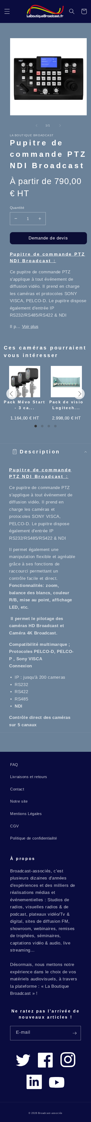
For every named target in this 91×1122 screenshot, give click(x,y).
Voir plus (30, 326)
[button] (7, 11)
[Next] (79, 393)
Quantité (17, 208)
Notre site (19, 801)
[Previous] (11, 393)
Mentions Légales (26, 813)
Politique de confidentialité (33, 838)
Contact (17, 789)
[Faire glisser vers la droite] (59, 125)
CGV (14, 826)
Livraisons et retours (28, 777)
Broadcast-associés (50, 1113)
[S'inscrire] (75, 1033)
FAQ (14, 764)
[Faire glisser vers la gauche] (36, 125)
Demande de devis (48, 238)
